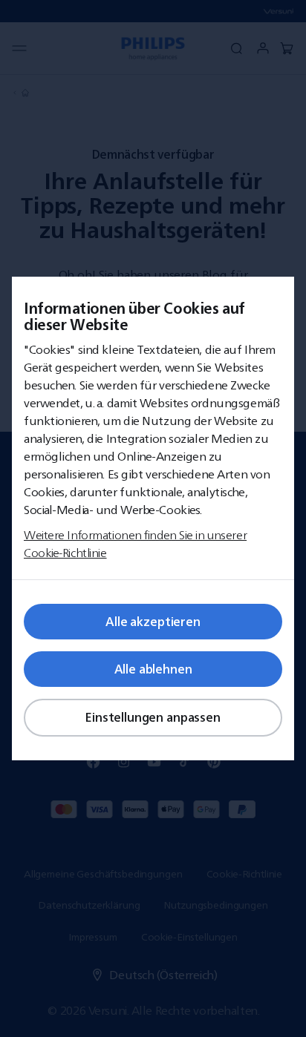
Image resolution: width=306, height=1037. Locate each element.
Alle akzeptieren (152, 621)
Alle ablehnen (153, 669)
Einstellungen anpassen (152, 717)
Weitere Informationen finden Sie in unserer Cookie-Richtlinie (135, 544)
